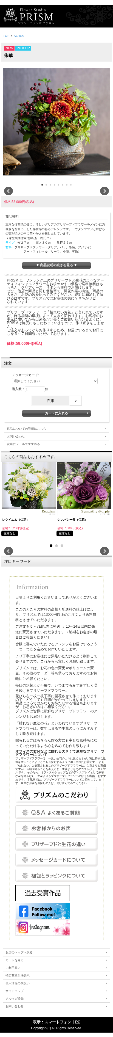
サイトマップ (14, 990)
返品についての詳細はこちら (26, 428)
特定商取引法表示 (17, 975)
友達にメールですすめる (23, 444)
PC (77, 1022)
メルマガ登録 (14, 998)
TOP (6, 35)
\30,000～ (20, 35)
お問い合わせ (16, 436)
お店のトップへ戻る (19, 952)
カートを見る (14, 960)
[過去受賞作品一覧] (42, 892)
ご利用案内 (13, 967)
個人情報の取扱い (17, 983)
